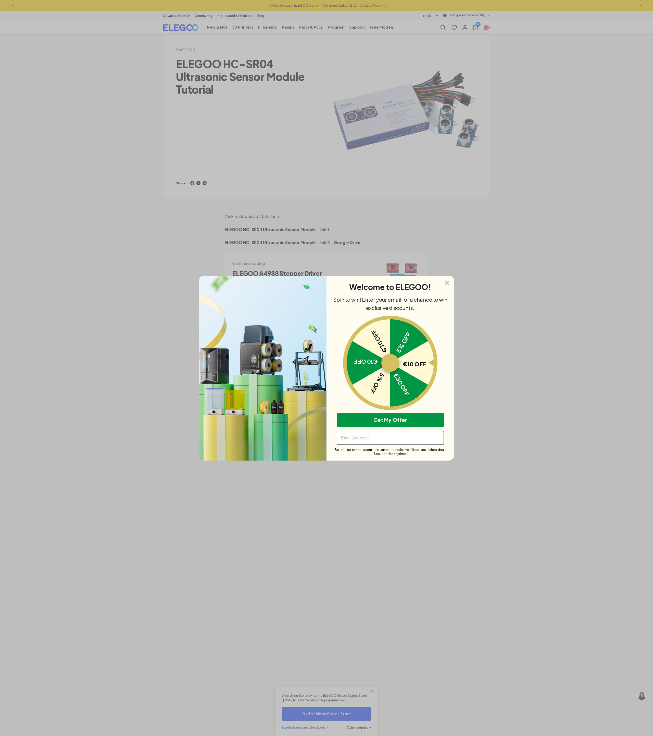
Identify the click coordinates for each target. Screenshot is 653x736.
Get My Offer (390, 419)
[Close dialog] (447, 282)
